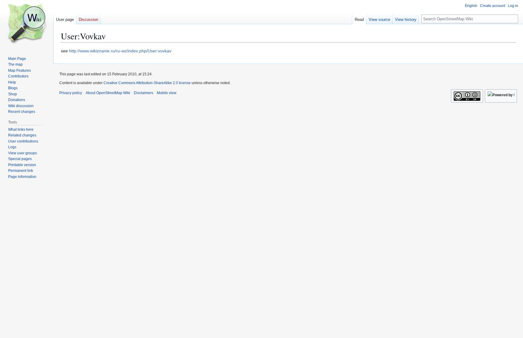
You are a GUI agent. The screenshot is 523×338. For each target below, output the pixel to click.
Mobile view (166, 93)
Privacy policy (70, 93)
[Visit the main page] (26, 24)
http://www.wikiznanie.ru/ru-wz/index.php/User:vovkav (120, 50)
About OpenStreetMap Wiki (108, 93)
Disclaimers (143, 93)
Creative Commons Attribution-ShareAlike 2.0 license (147, 83)
